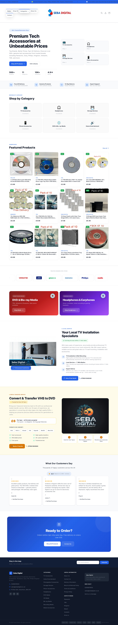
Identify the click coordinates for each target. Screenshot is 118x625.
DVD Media (47, 595)
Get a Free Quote (71, 378)
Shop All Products (17, 64)
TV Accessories (48, 576)
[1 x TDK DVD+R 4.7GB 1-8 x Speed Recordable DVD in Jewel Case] (71, 164)
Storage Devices (48, 585)
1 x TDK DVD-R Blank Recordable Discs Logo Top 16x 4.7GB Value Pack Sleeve (46, 180)
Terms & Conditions (70, 588)
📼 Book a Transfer (17, 446)
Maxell (66, 609)
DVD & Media (34, 64)
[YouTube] (17, 593)
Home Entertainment (50, 579)
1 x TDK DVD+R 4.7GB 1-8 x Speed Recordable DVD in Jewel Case (71, 180)
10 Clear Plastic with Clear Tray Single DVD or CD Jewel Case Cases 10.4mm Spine (71, 217)
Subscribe (104, 562)
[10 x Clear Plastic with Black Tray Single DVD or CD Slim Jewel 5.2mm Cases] (71, 237)
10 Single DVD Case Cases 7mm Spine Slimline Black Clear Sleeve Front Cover (96, 217)
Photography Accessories (51, 582)
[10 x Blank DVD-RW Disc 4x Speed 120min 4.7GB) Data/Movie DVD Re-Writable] (97, 237)
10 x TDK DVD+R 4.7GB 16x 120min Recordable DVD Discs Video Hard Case (45, 217)
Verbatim (66, 612)
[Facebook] (10, 593)
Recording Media (48, 604)
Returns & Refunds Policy (71, 585)
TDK (65, 602)
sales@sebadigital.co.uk (18, 587)
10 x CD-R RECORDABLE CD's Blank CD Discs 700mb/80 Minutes (95, 180)
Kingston (66, 605)
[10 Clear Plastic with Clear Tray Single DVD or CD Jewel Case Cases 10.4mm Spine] (71, 200)
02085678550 (15, 584)
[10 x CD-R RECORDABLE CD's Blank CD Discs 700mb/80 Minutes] (97, 164)
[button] (24, 11)
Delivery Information (70, 582)
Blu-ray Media (48, 601)
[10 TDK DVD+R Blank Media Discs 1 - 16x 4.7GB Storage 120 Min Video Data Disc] (21, 237)
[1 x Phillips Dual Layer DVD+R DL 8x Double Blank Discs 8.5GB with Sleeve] (21, 164)
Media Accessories (49, 607)
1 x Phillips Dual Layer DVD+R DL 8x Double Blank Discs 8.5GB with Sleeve (21, 180)
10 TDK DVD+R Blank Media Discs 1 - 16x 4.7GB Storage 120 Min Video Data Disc (21, 253)
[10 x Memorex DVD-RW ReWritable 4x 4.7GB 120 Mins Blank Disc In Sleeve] (21, 200)
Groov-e (66, 615)
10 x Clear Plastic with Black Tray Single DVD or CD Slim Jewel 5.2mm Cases (71, 253)
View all (105, 148)
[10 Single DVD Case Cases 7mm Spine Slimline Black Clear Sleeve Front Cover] (97, 200)
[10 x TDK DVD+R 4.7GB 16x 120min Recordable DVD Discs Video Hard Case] (46, 200)
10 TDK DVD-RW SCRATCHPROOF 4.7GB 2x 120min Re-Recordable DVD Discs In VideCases (46, 253)
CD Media (46, 598)
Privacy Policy (68, 591)
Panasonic (67, 599)
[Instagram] (14, 593)
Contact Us (67, 544)
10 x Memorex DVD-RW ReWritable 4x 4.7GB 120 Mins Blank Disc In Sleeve (20, 217)
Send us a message (90, 594)
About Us (67, 576)
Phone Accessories (49, 588)
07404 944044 (86, 378)
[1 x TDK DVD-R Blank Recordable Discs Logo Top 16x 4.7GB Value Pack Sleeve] (46, 164)
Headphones (47, 591)
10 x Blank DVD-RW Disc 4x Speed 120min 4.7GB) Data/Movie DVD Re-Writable (96, 253)
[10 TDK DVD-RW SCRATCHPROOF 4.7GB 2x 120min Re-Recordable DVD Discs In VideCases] (46, 237)
